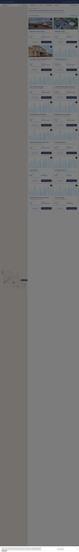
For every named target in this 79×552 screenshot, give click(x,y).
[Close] (77, 549)
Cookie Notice (4, 550)
